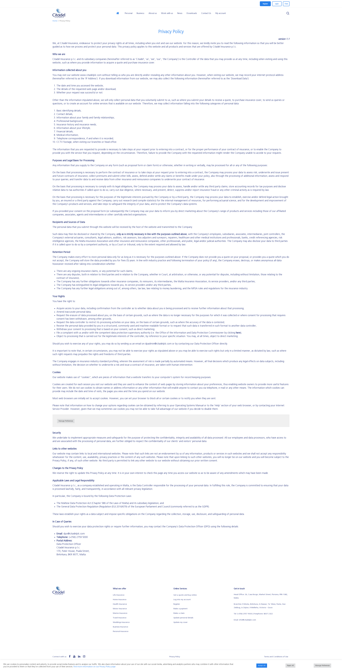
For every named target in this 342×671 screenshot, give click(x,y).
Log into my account (182, 600)
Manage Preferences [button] (66, 421)
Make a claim (178, 613)
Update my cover (180, 622)
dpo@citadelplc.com (74, 534)
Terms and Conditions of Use (276, 657)
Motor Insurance (120, 609)
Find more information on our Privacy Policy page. (94, 667)
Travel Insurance (119, 618)
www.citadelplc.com (91, 75)
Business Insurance (120, 627)
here (238, 333)
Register (176, 604)
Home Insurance (119, 600)
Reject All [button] (290, 665)
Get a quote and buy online (185, 595)
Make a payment (180, 609)
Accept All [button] (261, 665)
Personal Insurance (120, 631)
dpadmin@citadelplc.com (158, 344)
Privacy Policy (174, 657)
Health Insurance (120, 604)
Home (55, 21)
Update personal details (183, 618)
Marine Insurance (120, 613)
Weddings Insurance (121, 622)
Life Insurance (118, 595)
